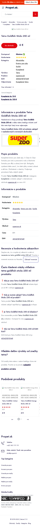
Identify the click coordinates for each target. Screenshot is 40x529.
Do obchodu (9, 45)
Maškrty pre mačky (6, 482)
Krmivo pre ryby (22, 22)
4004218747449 (18, 239)
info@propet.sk (12, 453)
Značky (18, 523)
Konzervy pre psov (6, 469)
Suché (31, 22)
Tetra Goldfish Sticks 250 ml (20, 24)
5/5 (3, 409)
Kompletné (6, 24)
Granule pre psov (6, 465)
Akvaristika (12, 22)
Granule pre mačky (7, 473)
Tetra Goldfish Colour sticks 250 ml (10, 402)
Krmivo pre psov (6, 486)
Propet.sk (12, 7)
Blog (29, 523)
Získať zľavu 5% (31, 2)
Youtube (9, 507)
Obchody (12, 523)
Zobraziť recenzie (31, 259)
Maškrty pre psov (6, 477)
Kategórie (24, 523)
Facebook (3, 507)
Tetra (14, 219)
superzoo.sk (12, 182)
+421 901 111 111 (13, 445)
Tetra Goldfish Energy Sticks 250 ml (29, 402)
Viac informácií (6, 87)
